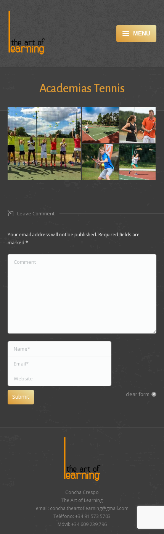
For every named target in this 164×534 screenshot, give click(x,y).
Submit (20, 396)
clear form (138, 394)
